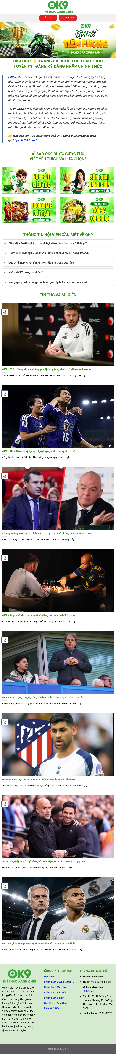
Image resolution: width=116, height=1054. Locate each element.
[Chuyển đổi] (5, 243)
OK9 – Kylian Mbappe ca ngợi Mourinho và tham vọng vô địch (38, 943)
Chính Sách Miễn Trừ (55, 987)
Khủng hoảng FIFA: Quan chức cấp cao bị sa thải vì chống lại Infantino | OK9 (46, 533)
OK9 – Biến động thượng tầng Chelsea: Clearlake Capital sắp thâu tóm (43, 697)
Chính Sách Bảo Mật (55, 992)
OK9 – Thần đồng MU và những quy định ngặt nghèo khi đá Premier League (46, 369)
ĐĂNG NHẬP (68, 17)
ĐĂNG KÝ (48, 17)
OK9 (10, 77)
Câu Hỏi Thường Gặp (55, 1003)
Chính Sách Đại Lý (54, 997)
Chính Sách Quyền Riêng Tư (59, 981)
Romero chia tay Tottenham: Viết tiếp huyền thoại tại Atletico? (38, 779)
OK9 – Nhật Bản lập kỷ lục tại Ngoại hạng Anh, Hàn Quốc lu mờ (39, 451)
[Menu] (4, 6)
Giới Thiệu (49, 976)
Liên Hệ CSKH (51, 1008)
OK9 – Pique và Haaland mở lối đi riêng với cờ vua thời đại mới (39, 615)
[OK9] (58, 7)
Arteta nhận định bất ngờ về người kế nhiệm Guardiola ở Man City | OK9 (43, 861)
